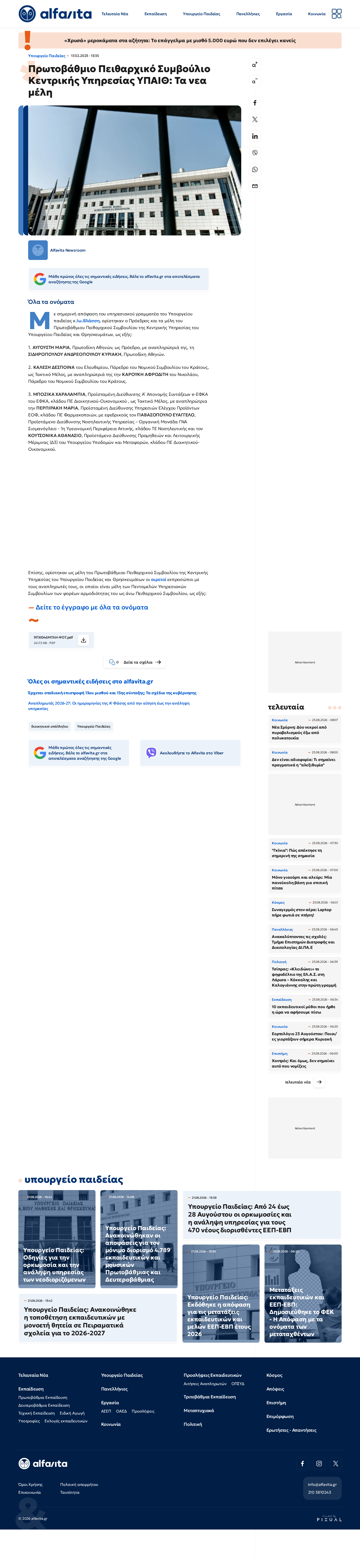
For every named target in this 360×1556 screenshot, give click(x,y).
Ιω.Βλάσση (88, 320)
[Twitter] (255, 119)
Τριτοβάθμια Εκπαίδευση (210, 1397)
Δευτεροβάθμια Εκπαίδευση (44, 1405)
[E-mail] (255, 186)
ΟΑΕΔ (121, 1411)
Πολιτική (193, 1424)
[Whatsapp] (255, 169)
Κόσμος (274, 1375)
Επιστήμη (276, 1402)
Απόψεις (275, 1389)
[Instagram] (319, 1463)
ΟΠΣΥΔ (237, 1383)
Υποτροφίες (29, 1420)
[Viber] (255, 152)
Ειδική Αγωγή (72, 1413)
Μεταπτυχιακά (199, 1410)
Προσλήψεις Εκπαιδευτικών (213, 1375)
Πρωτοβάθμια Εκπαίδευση (42, 1397)
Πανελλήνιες (248, 13)
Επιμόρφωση (280, 1416)
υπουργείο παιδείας (73, 1179)
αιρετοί (159, 579)
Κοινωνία (317, 13)
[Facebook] (255, 102)
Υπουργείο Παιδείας (201, 13)
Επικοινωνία (29, 1492)
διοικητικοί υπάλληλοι (49, 726)
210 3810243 (319, 1492)
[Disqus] (138, 845)
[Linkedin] (255, 136)
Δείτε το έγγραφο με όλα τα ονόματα (92, 607)
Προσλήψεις (143, 1411)
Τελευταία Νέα (115, 13)
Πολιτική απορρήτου (79, 1484)
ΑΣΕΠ (106, 1411)
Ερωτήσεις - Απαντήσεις (291, 1430)
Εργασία (284, 13)
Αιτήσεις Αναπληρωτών (205, 1383)
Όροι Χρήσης (30, 1484)
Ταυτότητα (70, 1492)
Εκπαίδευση (155, 13)
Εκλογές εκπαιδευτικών (66, 1420)
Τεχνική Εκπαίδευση (36, 1413)
